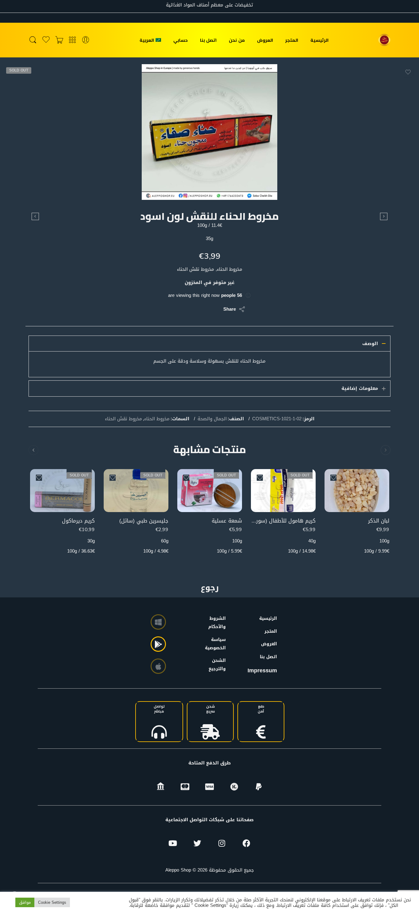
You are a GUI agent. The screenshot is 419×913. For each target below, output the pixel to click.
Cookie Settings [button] (52, 902)
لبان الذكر (378, 521)
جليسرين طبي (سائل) (143, 521)
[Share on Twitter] (213, 309)
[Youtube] (172, 843)
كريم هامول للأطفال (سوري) (283, 521)
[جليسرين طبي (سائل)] (136, 490)
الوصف (370, 343)
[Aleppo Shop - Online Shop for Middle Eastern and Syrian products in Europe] (384, 40)
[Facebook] (246, 843)
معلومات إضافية (359, 388)
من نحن (236, 40)
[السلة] (59, 40)
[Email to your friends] (176, 309)
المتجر (291, 40)
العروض (265, 40)
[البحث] (33, 40)
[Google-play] (158, 644)
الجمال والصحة (212, 419)
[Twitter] (197, 843)
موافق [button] (25, 902)
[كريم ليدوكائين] (35, 216)
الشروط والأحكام (218, 622)
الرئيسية (319, 40)
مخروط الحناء (157, 419)
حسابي (180, 40)
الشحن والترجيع (218, 664)
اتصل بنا (208, 40)
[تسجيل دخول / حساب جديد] (85, 40)
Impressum (262, 670)
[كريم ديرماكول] (62, 490)
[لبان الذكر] (357, 490)
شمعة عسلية (227, 521)
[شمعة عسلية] (209, 490)
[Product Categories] (72, 40)
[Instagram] (221, 843)
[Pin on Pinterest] (188, 309)
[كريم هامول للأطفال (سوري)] (283, 490)
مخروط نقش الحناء (123, 419)
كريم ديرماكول (78, 521)
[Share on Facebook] (201, 309)
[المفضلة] (408, 72)
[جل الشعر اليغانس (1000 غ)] (383, 216)
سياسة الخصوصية (218, 643)
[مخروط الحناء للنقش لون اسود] (209, 132)
